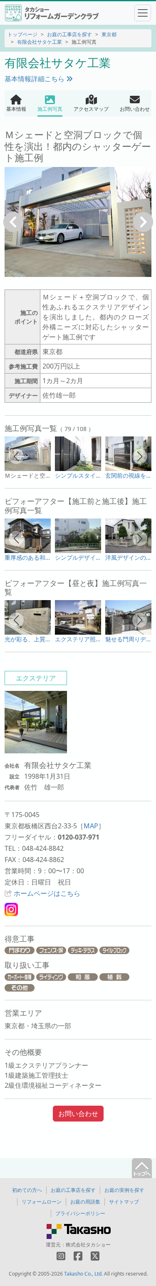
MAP (91, 825)
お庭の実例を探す (124, 1190)
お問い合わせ (78, 1113)
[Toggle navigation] (142, 13)
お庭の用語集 (85, 1201)
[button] (16, 456)
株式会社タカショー (88, 1244)
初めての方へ (27, 1190)
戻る (13, 222)
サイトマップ (124, 1201)
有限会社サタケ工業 (39, 41)
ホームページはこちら (47, 893)
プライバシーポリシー (80, 1213)
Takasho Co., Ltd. (83, 1273)
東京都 (109, 34)
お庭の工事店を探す (69, 34)
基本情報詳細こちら (35, 78)
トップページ (22, 34)
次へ (143, 222)
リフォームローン (42, 1201)
